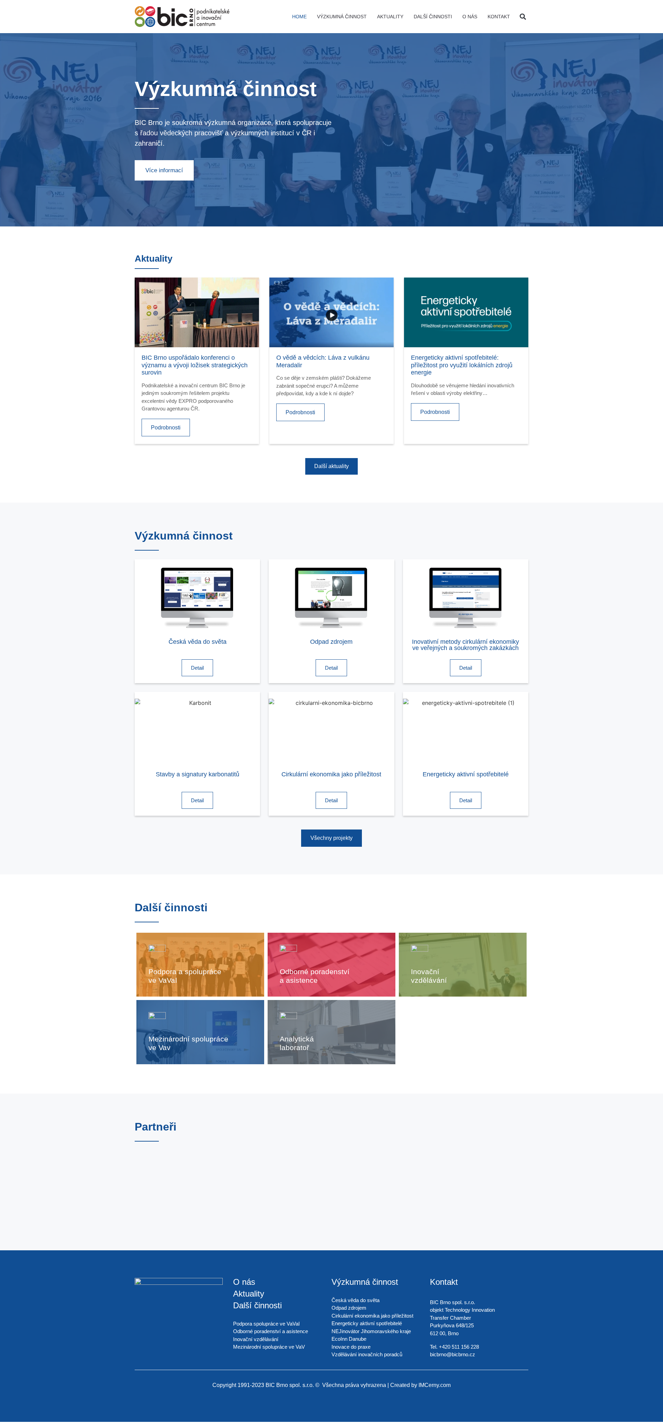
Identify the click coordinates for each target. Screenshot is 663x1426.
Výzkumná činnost (342, 16)
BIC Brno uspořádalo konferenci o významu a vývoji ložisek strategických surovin (195, 365)
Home (299, 16)
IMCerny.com (435, 1385)
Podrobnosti (166, 427)
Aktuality (390, 16)
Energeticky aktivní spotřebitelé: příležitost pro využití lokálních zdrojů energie (461, 365)
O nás (469, 16)
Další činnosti (433, 16)
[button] (522, 16)
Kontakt (499, 16)
